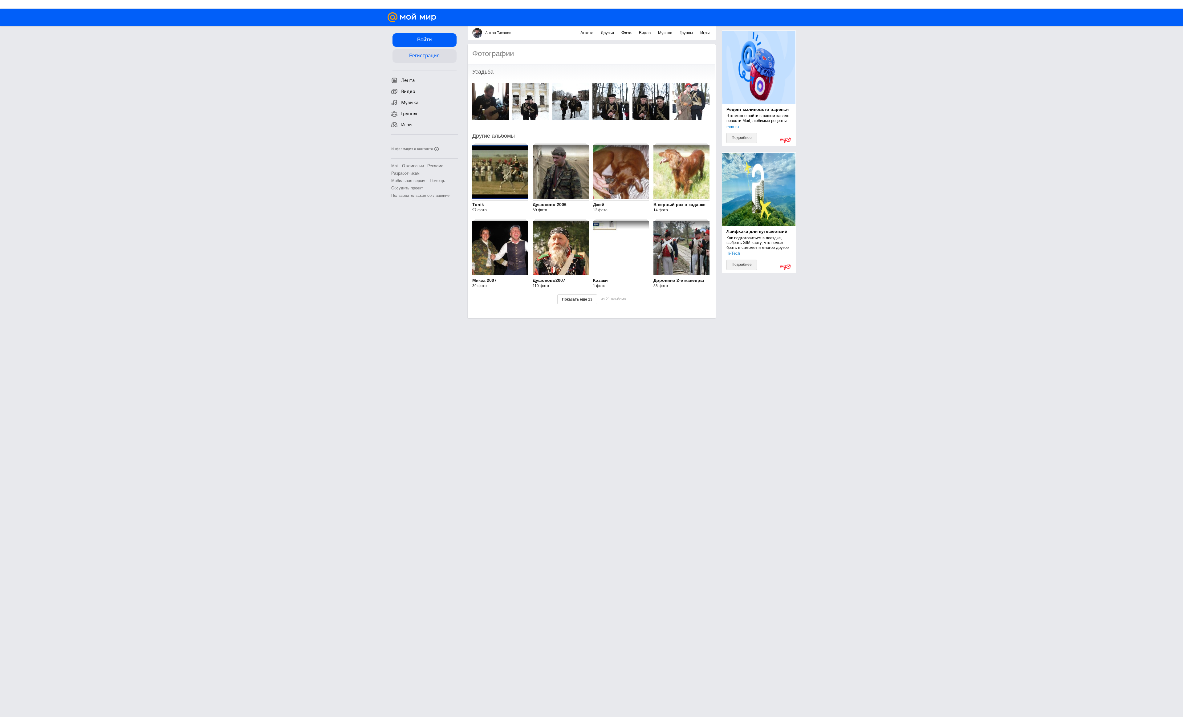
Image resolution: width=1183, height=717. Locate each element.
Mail (395, 166)
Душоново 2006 (550, 204)
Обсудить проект (407, 188)
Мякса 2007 (484, 280)
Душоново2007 (549, 280)
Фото (627, 32)
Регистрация (424, 56)
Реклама (435, 166)
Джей (598, 204)
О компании (413, 166)
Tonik (478, 204)
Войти (424, 40)
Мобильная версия (408, 180)
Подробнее (742, 138)
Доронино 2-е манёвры (678, 280)
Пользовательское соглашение (420, 195)
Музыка (665, 32)
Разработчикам (405, 173)
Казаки (600, 280)
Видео (645, 32)
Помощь (437, 180)
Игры (704, 32)
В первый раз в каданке (679, 204)
